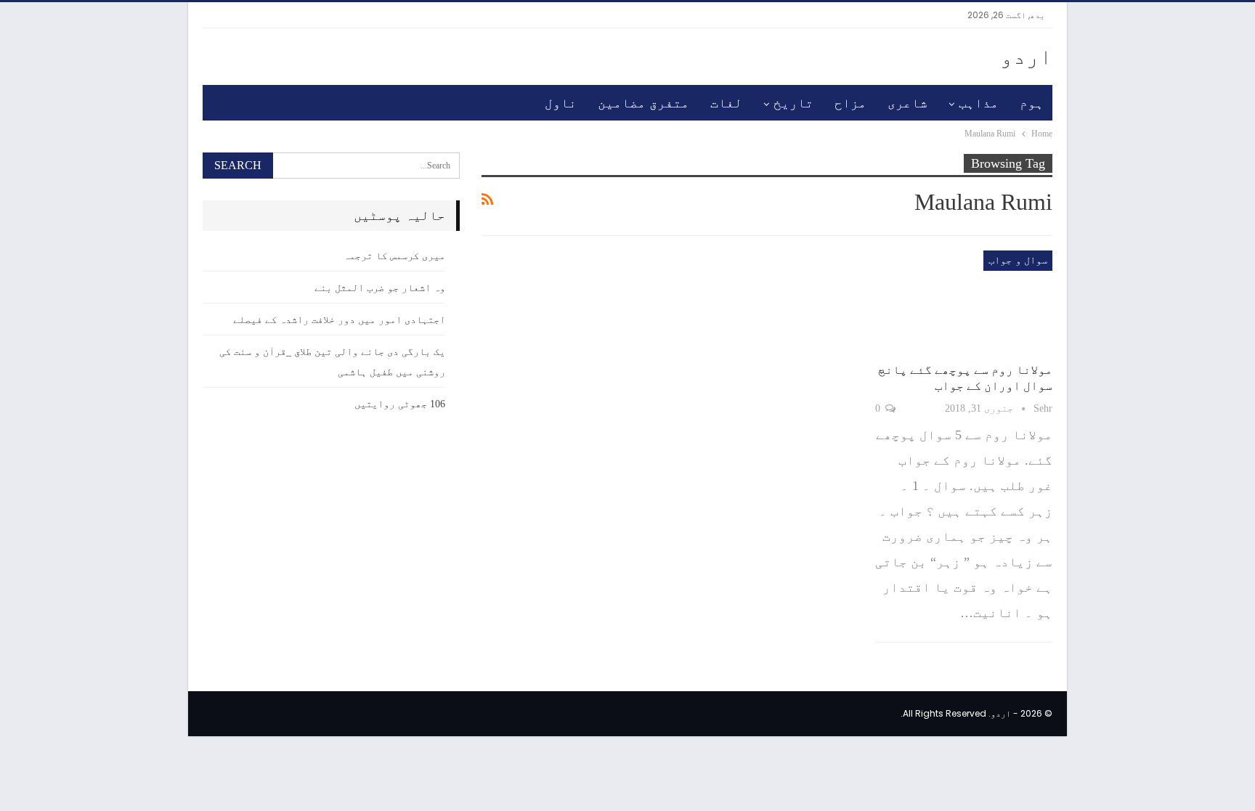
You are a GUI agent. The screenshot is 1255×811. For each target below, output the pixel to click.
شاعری (907, 103)
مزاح (850, 103)
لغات (726, 103)
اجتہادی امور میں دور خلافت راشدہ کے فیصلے (339, 319)
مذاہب (979, 103)
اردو (1026, 56)
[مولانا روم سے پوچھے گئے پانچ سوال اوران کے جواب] (963, 302)
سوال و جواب (1017, 260)
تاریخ (793, 103)
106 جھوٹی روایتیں (399, 404)
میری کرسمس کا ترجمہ (394, 255)
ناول (561, 103)
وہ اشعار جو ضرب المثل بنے (379, 287)
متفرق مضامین (643, 103)
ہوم (1032, 103)
